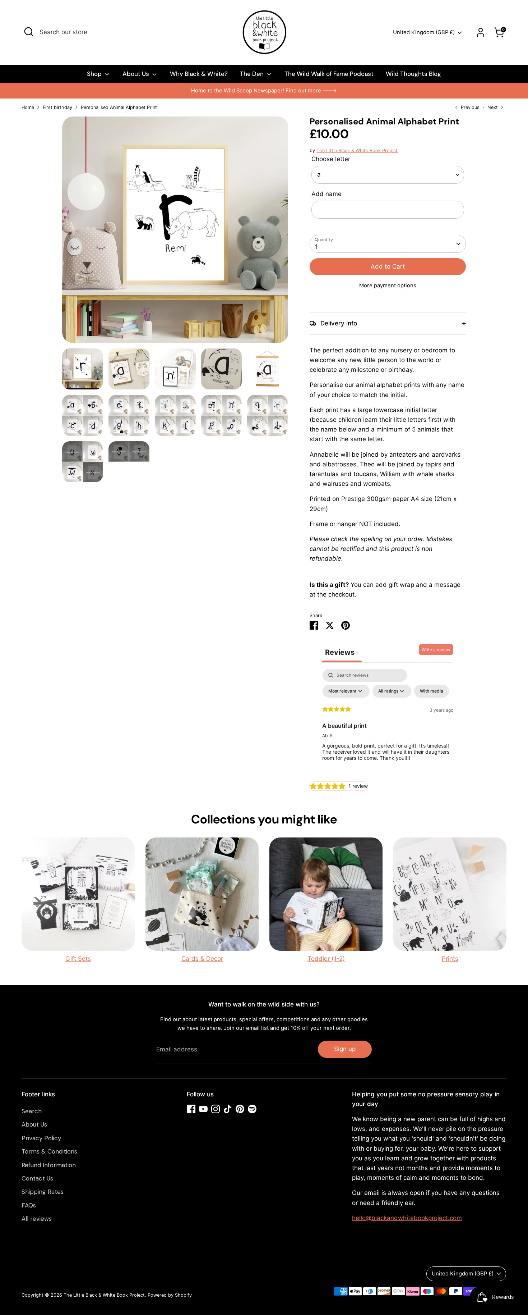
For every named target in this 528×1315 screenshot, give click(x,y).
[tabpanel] (387, 722)
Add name (326, 193)
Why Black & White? (199, 74)
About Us (136, 74)
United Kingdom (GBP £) (424, 32)
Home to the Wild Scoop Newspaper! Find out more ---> (264, 90)
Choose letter (330, 159)
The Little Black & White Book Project (357, 150)
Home (28, 107)
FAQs (29, 1205)
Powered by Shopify (170, 1295)
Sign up (345, 1049)
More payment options (387, 285)
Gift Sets (78, 958)
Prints (450, 958)
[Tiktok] (227, 1109)
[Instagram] (215, 1109)
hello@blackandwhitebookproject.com (407, 1218)
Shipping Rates (43, 1192)
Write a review (436, 649)
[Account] (480, 32)
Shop (95, 74)
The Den (252, 74)
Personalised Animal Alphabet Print (119, 107)
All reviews (37, 1219)
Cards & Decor (202, 958)
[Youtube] (203, 1109)
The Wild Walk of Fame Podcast (329, 74)
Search (32, 1111)
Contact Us (37, 1178)
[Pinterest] (240, 1109)
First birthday (57, 107)
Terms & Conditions (49, 1151)
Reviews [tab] (342, 652)
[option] (264, 91)
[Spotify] (252, 1109)
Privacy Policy (41, 1138)
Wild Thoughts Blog (413, 74)
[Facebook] (191, 1109)
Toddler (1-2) (326, 958)
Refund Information (49, 1165)
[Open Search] (29, 31)
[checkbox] (431, 691)
